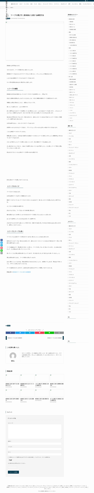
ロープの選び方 (73, 61)
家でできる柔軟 (73, 34)
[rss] (85, 1)
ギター (70, 190)
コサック (71, 120)
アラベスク (72, 102)
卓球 (70, 156)
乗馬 (70, 161)
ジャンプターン (73, 112)
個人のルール (72, 24)
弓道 (70, 193)
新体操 (8, 18)
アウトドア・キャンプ (73, 207)
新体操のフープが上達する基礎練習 (22, 272)
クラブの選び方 (73, 66)
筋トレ (70, 144)
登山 (70, 210)
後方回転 (71, 87)
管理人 (13, 361)
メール (10, 446)
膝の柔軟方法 (72, 42)
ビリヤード (71, 184)
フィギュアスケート (73, 164)
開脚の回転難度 (73, 79)
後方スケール (72, 92)
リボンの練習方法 (73, 53)
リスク (71, 118)
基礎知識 (71, 21)
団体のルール (72, 26)
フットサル (71, 136)
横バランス (72, 97)
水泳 (70, 138)
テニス (70, 141)
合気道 (70, 201)
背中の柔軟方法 (73, 40)
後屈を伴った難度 (73, 84)
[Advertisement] (17, 166)
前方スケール (72, 89)
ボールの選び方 (73, 71)
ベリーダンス (72, 181)
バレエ (70, 176)
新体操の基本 (72, 19)
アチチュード (72, 105)
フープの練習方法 (73, 58)
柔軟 (70, 32)
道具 (70, 48)
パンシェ (71, 107)
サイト (9, 452)
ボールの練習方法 (73, 73)
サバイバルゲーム (73, 187)
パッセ (71, 110)
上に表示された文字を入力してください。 (17, 463)
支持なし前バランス (74, 94)
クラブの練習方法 (73, 68)
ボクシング (71, 196)
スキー (70, 167)
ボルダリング (72, 153)
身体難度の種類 (73, 29)
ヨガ (70, 216)
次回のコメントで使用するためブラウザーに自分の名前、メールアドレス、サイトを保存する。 (30, 457)
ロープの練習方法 (73, 63)
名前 (9, 441)
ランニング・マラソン (73, 147)
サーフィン (71, 150)
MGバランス (72, 100)
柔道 (70, 199)
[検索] (87, 1)
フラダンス (71, 179)
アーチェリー (72, 173)
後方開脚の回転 (73, 81)
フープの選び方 (73, 55)
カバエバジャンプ (73, 115)
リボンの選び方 (73, 50)
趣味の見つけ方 (72, 130)
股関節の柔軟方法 (73, 37)
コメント (10, 423)
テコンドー (71, 204)
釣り (70, 213)
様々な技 (71, 76)
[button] (10, 333)
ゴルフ (70, 133)
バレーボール (72, 158)
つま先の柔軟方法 (73, 45)
